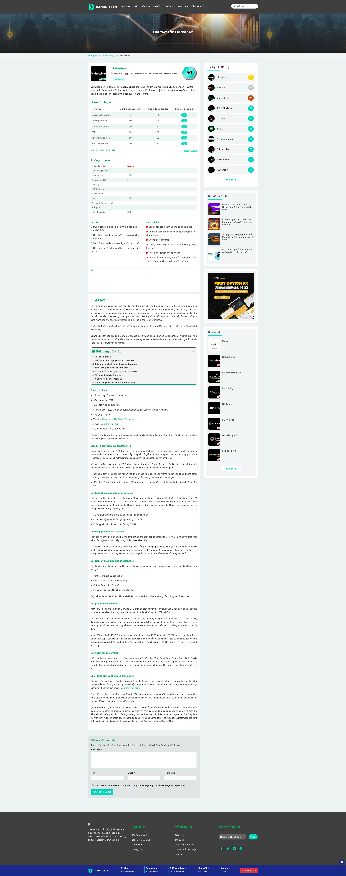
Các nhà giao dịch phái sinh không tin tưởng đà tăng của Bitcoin (237, 222)
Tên (94, 773)
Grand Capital (229, 435)
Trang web (169, 773)
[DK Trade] (215, 408)
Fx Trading (227, 388)
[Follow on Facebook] (222, 849)
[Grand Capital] (215, 439)
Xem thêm (231, 179)
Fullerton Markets (231, 372)
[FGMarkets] (215, 424)
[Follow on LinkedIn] (234, 849)
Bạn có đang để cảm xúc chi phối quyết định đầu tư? (237, 250)
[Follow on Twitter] (228, 849)
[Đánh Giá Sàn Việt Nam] (102, 7)
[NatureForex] (215, 361)
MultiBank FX (229, 451)
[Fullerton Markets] (215, 377)
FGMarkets (228, 420)
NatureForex (228, 357)
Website (119, 79)
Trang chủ (93, 55)
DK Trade (227, 404)
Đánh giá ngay (190, 150)
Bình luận (96, 749)
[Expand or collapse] (194, 351)
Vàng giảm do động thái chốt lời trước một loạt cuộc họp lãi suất (238, 237)
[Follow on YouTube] (241, 849)
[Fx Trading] (215, 392)
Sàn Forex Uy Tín (109, 55)
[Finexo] (215, 345)
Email (131, 773)
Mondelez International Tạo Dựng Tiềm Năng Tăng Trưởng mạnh (237, 207)
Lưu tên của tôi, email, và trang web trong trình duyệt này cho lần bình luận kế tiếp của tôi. (140, 785)
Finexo (225, 341)
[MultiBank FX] (215, 455)
